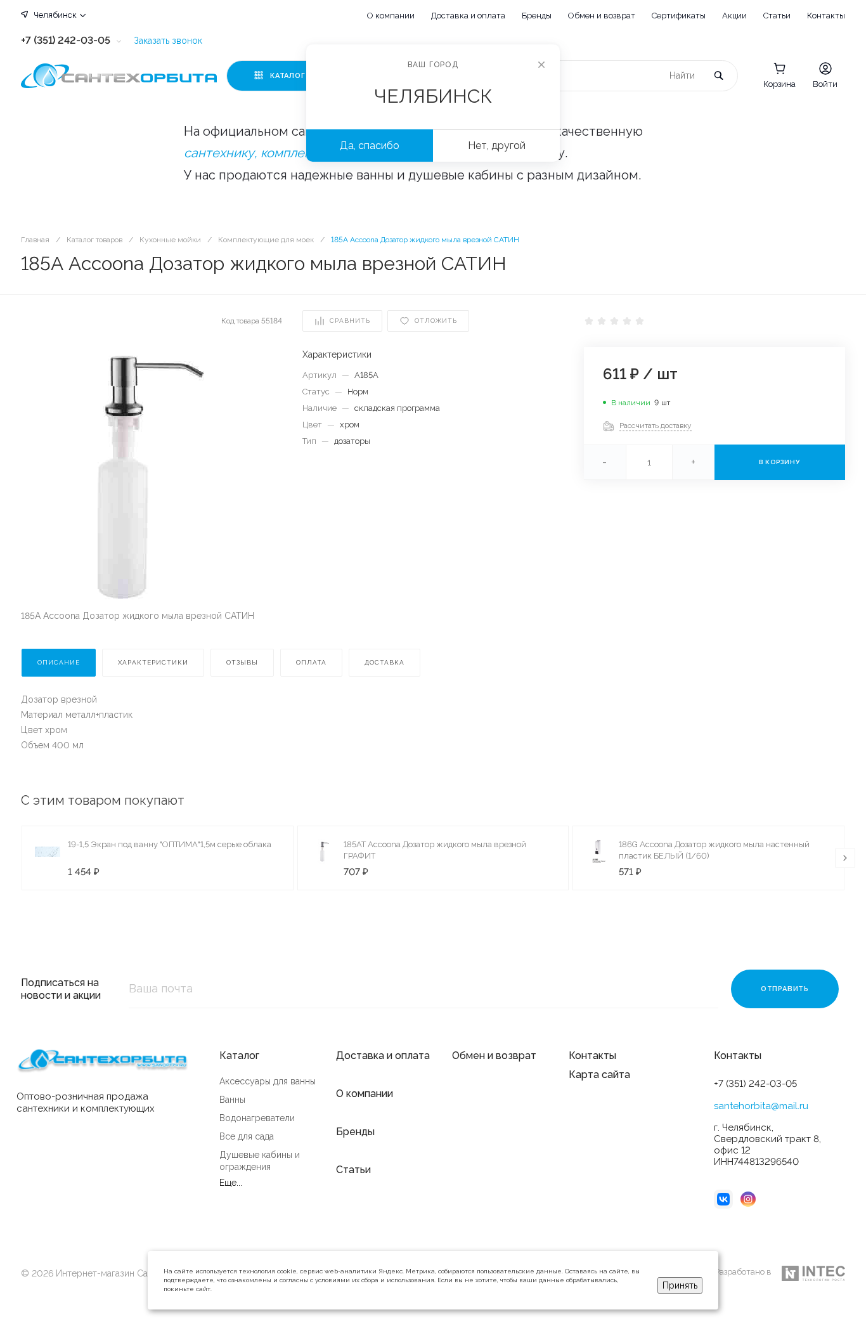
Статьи (777, 15)
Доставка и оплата (468, 15)
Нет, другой (497, 146)
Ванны (232, 1100)
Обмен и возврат (601, 15)
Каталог (239, 1055)
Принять (679, 1285)
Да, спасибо (369, 146)
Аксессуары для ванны (267, 1081)
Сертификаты (679, 15)
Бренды (537, 15)
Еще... (230, 1183)
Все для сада (246, 1136)
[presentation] (845, 858)
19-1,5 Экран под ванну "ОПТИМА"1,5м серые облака (169, 844)
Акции (734, 15)
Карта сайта (599, 1075)
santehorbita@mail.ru (761, 1106)
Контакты (826, 15)
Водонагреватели (257, 1118)
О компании (391, 15)
